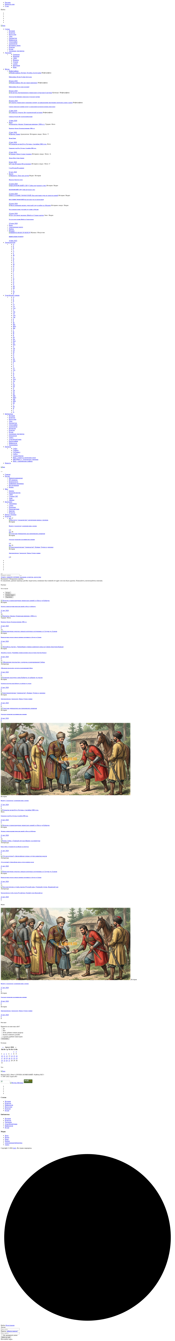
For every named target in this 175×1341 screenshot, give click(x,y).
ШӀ (14, 399)
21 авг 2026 (5, 610)
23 (16, 1058)
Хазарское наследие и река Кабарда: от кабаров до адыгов (16, 683)
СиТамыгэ (16, 452)
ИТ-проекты (13, 480)
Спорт (11, 505)
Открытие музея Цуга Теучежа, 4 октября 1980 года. (22, 148)
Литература (13, 38)
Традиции (8, 1122)
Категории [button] (8, 502)
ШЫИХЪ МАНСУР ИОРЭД (16, 236)
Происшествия (14, 509)
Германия (16, 54)
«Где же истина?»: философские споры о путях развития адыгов (17, 862)
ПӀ (14, 359)
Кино (11, 225)
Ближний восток (14, 493)
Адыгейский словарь (12, 295)
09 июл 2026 (13, 81)
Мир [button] (6, 489)
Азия (10, 498)
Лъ (14, 348)
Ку (14, 337)
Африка (11, 500)
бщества (12, 511)
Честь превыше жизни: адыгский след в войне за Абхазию (23, 209)
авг (10, 518)
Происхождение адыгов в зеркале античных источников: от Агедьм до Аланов (21, 637)
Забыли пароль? (12, 1331)
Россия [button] (7, 476)
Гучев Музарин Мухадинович (16, 168)
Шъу (14, 397)
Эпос (10, 36)
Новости (8, 463)
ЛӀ (14, 350)
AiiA (14, 1148)
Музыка (11, 231)
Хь (14, 381)
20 (9, 1058)
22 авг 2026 (5, 641)
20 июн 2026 (13, 203)
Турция (15, 62)
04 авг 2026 (13, 162)
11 (4, 1056)
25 (4, 1060)
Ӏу (13, 412)
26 (7, 1060)
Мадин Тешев (12, 138)
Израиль (16, 60)
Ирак (15, 67)
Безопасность (13, 482)
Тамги (11, 437)
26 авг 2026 (5, 718)
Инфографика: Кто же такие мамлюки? (19, 86)
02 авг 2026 (13, 172)
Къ (14, 339)
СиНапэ (16, 450)
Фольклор (12, 428)
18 (4, 1058)
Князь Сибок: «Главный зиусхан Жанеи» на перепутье (15, 846)
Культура (12, 33)
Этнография (13, 42)
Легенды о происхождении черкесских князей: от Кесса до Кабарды (18, 606)
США (15, 58)
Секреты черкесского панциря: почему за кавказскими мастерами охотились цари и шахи (32, 106)
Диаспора (8, 53)
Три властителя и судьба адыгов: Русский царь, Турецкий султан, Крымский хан (21, 892)
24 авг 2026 (5, 657)
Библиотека (9, 414)
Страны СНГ (13, 496)
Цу (14, 385)
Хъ (14, 377)
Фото (11, 122)
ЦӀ (14, 386)
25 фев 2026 (13, 111)
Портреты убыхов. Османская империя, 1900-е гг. (22, 128)
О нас (7, 6)
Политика (12, 507)
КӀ (14, 343)
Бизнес (11, 487)
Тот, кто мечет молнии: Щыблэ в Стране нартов (21, 219)
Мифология (13, 40)
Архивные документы (16, 51)
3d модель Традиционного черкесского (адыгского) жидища (24, 96)
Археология (13, 43)
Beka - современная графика (23, 461)
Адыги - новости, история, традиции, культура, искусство (21, 577)
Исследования (14, 485)
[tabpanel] (87, 638)
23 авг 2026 (13, 132)
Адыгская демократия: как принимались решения (22, 539)
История (12, 31)
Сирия (15, 64)
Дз (14, 313)
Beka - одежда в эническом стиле (24, 457)
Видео (11, 174)
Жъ (14, 324)
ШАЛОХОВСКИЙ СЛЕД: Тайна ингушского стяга (22, 189)
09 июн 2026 (13, 101)
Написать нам (9, 4)
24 (2, 1060)
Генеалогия (13, 436)
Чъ (14, 390)
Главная (7, 474)
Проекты (8, 447)
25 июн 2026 (13, 184)
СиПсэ (15, 454)
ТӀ (13, 368)
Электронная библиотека (13, 1143)
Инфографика (14, 71)
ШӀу (14, 401)
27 (9, 1060)
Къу (14, 341)
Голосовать (5, 1038)
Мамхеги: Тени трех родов (16, 179)
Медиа (7, 69)
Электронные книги (16, 227)
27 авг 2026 (5, 804)
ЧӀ (13, 392)
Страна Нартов (18, 456)
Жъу (14, 326)
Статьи (7, 29)
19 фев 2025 (13, 240)
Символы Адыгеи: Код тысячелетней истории (20, 116)
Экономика (13, 503)
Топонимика (13, 445)
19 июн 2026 (13, 213)
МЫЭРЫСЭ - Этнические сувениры (25, 459)
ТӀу (14, 370)
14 (12, 1056)
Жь (14, 328)
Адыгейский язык (15, 439)
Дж (14, 312)
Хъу (14, 379)
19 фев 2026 (13, 120)
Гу (14, 304)
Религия (12, 47)
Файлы (11, 229)
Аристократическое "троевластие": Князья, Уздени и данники (24, 553)
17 (2, 1058)
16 (16, 1056)
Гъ (14, 306)
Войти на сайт (6, 1337)
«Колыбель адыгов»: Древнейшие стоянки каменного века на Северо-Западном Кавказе (23, 652)
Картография (13, 441)
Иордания (16, 65)
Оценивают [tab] (9, 597)
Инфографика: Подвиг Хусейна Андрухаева (20, 76)
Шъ (14, 395)
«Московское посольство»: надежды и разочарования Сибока (17, 668)
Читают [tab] (8, 593)
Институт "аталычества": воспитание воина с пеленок (23, 526)
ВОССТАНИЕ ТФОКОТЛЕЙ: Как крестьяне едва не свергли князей (26, 199)
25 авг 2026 (5, 703)
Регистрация (10, 1325)
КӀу (14, 344)
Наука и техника (10, 514)
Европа (11, 491)
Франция (16, 56)
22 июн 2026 (13, 193)
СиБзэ (15, 448)
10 (2, 1056)
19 (7, 1058)
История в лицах (15, 45)
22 (14, 1058)
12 (7, 1056)
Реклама (8, 2)
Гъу (14, 308)
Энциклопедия (10, 242)
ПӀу (14, 361)
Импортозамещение (16, 478)
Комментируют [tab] (10, 595)
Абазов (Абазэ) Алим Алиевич (16, 158)
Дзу (14, 315)
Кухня (11, 49)
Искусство (12, 34)
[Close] (1, 471)
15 (14, 1056)
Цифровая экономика (16, 483)
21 (12, 1058)
